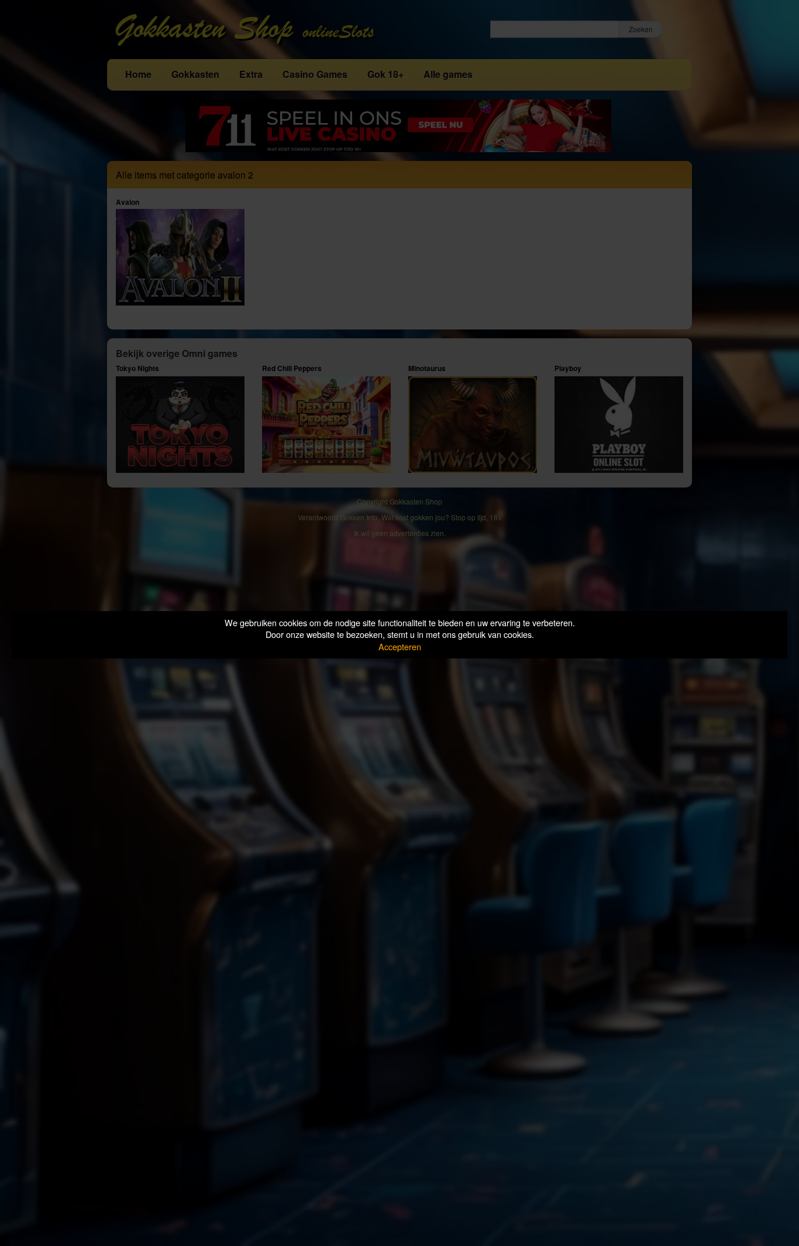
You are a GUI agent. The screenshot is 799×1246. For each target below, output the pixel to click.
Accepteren (399, 646)
